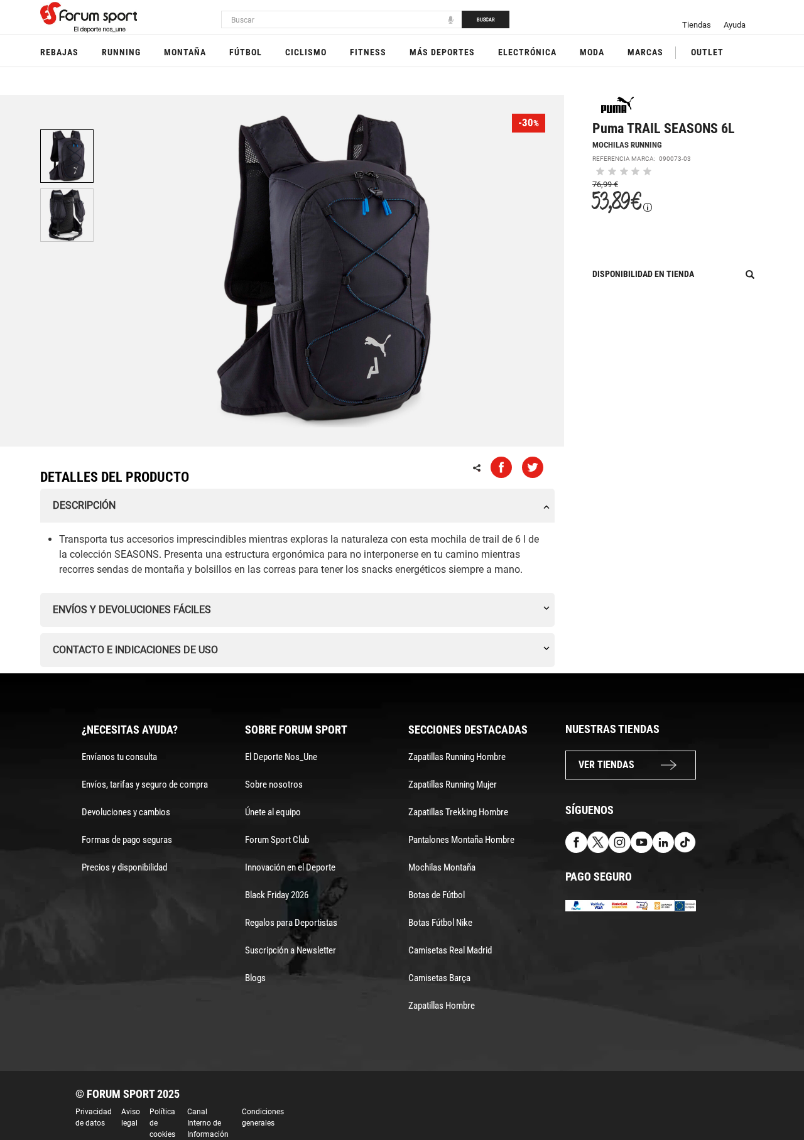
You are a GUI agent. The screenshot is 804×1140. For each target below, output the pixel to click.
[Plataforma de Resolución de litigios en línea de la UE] (685, 905)
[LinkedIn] (664, 841)
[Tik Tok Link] (685, 841)
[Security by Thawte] (642, 905)
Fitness (368, 52)
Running (121, 52)
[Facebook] (576, 841)
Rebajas (59, 52)
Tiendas (696, 25)
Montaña (185, 52)
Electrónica (527, 52)
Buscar (485, 19)
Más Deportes (442, 52)
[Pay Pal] (576, 905)
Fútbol (245, 52)
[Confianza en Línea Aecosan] (664, 905)
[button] (776, 1095)
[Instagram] (620, 841)
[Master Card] (620, 905)
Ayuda (735, 25)
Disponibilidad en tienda (643, 274)
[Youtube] (642, 841)
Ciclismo (306, 52)
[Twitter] (598, 841)
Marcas (645, 52)
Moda (592, 52)
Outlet (707, 52)
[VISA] (598, 905)
